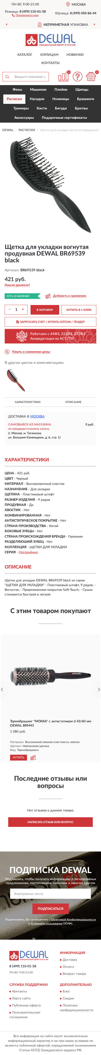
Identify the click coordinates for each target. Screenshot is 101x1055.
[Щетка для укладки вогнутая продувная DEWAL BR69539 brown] (16, 380)
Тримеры (21, 108)
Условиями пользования (46, 923)
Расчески (14, 99)
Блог (66, 991)
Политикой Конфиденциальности (73, 919)
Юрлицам (49, 55)
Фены (17, 89)
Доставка (70, 959)
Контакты (50, 63)
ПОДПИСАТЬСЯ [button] (50, 909)
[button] (25, 15)
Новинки (75, 55)
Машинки (38, 89)
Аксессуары (24, 118)
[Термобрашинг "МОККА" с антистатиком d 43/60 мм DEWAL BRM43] (50, 676)
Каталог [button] (24, 55)
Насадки (37, 99)
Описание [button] (73, 402)
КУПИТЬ (18, 757)
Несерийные (28, 552)
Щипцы (81, 89)
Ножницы (60, 99)
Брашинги (85, 99)
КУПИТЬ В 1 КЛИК (78, 310)
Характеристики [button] (27, 402)
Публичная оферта (26, 1005)
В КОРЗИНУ (45, 310)
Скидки (68, 998)
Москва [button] (37, 416)
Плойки (60, 89)
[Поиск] (7, 76)
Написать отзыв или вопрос (50, 822)
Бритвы (81, 108)
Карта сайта (21, 998)
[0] (91, 76)
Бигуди (61, 108)
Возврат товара (74, 974)
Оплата (68, 966)
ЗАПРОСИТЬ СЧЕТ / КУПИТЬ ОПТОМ (52, 321)
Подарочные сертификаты (64, 118)
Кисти (42, 108)
